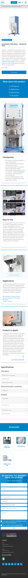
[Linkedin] (6, 564)
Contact (4, 540)
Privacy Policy (18, 525)
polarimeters (21, 172)
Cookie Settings (4, 574)
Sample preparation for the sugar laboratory (11, 298)
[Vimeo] (12, 564)
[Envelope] (18, 564)
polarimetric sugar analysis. (8, 61)
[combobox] (2, 497)
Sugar (4, 301)
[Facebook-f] (3, 564)
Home (3, 6)
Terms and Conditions (22, 573)
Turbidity (9, 301)
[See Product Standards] (23, 356)
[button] (22, 2)
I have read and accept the (12, 525)
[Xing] (15, 564)
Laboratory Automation (10, 6)
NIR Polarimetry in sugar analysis (11, 296)
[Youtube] (9, 564)
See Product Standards (18, 360)
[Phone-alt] (21, 564)
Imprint (10, 573)
